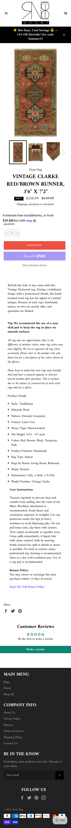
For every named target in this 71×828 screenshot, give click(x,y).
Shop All (9, 694)
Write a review (35, 649)
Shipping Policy (13, 737)
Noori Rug (17, 809)
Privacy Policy (12, 719)
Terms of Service (14, 731)
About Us (9, 713)
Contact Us (10, 743)
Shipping (22, 204)
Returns (8, 725)
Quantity (9, 224)
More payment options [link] (34, 265)
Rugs (7, 682)
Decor (7, 688)
